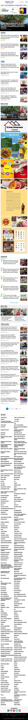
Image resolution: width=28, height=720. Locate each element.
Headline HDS (4, 519)
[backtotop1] (27, 719)
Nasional (16, 615)
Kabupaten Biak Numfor (6, 542)
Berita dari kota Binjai (19, 436)
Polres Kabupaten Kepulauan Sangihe (18, 641)
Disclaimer (24, 714)
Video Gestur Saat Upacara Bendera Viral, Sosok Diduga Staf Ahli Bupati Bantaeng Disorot (10, 37)
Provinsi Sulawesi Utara (20, 647)
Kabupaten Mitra (5, 554)
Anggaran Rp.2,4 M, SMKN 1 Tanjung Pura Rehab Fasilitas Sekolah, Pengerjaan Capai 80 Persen (8, 337)
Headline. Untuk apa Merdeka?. (19, 520)
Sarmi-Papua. (17, 671)
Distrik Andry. (17, 497)
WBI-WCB (3, 702)
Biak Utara (3, 479)
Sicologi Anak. (4, 680)
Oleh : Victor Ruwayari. (6, 618)
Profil (2, 646)
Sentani (2, 675)
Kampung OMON (17, 558)
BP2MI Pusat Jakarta (6, 487)
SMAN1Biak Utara (18, 682)
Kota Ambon (17, 583)
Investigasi (16, 527)
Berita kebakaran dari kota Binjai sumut (7, 459)
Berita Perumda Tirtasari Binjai (7, 471)
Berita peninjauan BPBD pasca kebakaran (19, 468)
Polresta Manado (5, 644)
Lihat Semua (24, 324)
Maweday (3, 605)
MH (14, 609)
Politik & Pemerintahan (9, 5)
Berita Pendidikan (18, 465)
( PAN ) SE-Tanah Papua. (19, 417)
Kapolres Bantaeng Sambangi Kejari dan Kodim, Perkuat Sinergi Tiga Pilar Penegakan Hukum (10, 344)
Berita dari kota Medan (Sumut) (19, 449)
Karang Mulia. (4, 559)
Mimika (2, 611)
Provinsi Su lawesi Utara (7, 647)
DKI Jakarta (3, 499)
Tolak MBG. (3, 698)
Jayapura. (3, 539)
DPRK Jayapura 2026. (18, 499)
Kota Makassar (17, 590)
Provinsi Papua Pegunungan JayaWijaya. (7, 656)
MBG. (2, 609)
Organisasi (16, 618)
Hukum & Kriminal (5, 522)
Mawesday (16, 605)
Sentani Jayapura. (5, 677)
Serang (2, 678)
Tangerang (16, 690)
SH (14, 678)
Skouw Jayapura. (5, 682)
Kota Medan (16, 592)
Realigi (15, 663)
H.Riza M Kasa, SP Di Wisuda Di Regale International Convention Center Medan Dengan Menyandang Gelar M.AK (10, 329)
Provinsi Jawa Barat (19, 651)
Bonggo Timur (17, 485)
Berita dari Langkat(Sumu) (20, 451)
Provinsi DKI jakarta (6, 651)
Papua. (15, 626)
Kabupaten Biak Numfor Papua (19, 543)
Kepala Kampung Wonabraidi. (18, 569)
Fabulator (3, 503)
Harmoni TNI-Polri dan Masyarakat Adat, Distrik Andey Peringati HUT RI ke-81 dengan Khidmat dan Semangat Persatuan (10, 46)
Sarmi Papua (17, 669)
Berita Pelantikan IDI (19, 463)
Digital (15, 495)
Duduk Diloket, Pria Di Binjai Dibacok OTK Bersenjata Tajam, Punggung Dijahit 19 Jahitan (10, 392)
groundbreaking (18, 512)
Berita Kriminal (17, 461)
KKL (1, 581)
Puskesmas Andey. (5, 663)
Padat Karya (3, 620)
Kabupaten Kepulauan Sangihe (6, 550)
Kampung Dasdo (4, 556)
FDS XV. (2, 504)
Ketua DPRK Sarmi (5, 578)
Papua (2, 624)
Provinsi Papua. (17, 655)
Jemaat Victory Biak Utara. (20, 539)
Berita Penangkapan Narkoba (5, 466)
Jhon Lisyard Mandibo (6, 540)
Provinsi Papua (17, 653)
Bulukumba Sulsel (5, 488)
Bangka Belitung (5, 429)
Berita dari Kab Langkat (19, 434)
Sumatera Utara (4, 686)
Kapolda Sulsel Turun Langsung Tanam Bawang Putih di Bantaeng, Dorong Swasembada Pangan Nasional (9, 385)
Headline (16, 517)
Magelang (16, 601)
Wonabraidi (3, 704)
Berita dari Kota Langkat (6, 448)
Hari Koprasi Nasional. (6, 517)
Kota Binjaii (17, 586)
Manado (2, 603)
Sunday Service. (4, 688)
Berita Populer (17, 472)
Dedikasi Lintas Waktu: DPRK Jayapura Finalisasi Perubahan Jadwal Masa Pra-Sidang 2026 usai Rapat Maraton (10, 66)
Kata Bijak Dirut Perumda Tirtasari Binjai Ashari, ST (9, 73)
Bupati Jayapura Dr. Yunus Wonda (20, 489)
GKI (14, 508)
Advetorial (3, 425)
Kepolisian (16, 571)
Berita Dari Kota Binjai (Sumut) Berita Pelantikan (20, 442)
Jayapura (3, 533)
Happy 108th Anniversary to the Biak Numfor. (20, 515)
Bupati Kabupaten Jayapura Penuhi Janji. (7, 492)
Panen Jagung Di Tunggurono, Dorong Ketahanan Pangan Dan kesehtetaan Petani (9, 97)
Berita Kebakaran (18, 456)
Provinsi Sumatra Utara (6, 660)
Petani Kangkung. (5, 639)
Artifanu (3, 426)
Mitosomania (4, 613)
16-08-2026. (16, 421)
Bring (15, 487)
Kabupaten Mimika (18, 552)
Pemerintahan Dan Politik (7, 631)
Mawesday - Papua (5, 607)
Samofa (2, 667)
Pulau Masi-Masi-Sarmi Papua (19, 661)
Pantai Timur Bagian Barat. (20, 622)
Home (2, 5)
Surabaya (16, 688)
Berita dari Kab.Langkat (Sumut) (6, 437)
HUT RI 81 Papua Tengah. (19, 522)
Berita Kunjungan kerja (6, 463)
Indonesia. (16, 525)
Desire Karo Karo (5, 495)
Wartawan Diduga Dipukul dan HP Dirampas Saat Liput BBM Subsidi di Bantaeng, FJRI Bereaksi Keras (10, 263)
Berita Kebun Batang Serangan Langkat (19, 459)
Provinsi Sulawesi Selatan (20, 657)
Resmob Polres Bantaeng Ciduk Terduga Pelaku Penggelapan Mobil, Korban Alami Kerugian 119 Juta (11, 271)
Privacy (14, 716)
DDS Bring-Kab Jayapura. (20, 493)
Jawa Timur (16, 531)
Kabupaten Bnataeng (19, 545)
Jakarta (16, 529)
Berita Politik (17, 470)
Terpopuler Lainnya (14, 302)
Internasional (4, 527)
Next (20, 408)
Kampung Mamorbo (18, 556)
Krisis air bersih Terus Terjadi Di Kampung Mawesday (6, 599)
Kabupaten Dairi (4, 547)
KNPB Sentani (17, 581)
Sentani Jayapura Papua (19, 675)
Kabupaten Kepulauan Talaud (19, 550)
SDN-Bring (16, 673)
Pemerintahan (17, 629)
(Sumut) (3, 419)
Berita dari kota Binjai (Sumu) (19, 439)
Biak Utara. (16, 479)
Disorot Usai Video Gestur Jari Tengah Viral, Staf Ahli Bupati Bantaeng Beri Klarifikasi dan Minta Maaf (10, 55)
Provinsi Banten (18, 646)
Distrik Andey (4, 497)
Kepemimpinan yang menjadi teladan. (5, 572)
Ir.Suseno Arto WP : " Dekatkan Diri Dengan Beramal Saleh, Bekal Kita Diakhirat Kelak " (9, 81)
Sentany (16, 677)
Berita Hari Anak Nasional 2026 (20, 454)
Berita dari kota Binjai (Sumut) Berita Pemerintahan (6, 445)
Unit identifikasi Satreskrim (18, 700)
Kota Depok (3, 590)
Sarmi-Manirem (4, 671)
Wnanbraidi (16, 702)
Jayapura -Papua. (5, 535)
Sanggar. (16, 667)
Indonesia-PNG (4, 525)
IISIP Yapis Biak (4, 29)
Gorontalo (3, 512)
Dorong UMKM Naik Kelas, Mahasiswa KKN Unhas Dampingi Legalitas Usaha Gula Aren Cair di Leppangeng (9, 353)
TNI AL (2, 695)
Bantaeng (3, 433)
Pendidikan (3, 635)
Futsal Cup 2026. (4, 506)
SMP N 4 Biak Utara (5, 684)
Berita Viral (3, 477)
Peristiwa (16, 635)
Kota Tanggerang (5, 596)
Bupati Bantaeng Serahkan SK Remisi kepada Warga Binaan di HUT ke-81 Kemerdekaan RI (10, 376)
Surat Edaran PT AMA (6, 690)
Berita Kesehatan (5, 461)
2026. (15, 423)
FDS (15, 503)
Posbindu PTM (17, 644)
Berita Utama (17, 475)
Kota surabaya (4, 594)
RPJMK (15, 665)
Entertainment (17, 501)
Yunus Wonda (17, 704)
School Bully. (4, 673)
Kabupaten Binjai (5, 545)
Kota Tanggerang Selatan (20, 596)
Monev (15, 613)
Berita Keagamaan (5, 456)
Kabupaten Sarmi (18, 554)
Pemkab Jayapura (18, 631)
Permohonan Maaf (5, 637)
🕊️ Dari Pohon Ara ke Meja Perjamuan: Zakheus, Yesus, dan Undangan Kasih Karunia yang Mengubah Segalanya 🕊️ (11, 297)
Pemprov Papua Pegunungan (20, 633)
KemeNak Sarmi (17, 566)
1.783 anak (16, 419)
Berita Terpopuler (5, 475)
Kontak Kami (11, 714)
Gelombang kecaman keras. (7, 508)
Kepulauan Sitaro (18, 573)
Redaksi (6, 714)
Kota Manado (4, 592)
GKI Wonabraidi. (17, 510)
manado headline (18, 603)
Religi (2, 665)
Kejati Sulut (4, 563)
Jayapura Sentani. (5, 537)
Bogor (15, 483)
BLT (15, 481)
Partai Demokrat (18, 628)
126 (16, 409)
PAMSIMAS (3, 622)
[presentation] (25, 16)
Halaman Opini (4, 514)
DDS (15, 491)
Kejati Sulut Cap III (18, 563)
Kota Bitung (3, 588)
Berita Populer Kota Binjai (7, 473)
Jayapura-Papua (18, 537)
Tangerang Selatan (5, 691)
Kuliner (16, 598)
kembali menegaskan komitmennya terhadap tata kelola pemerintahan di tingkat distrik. (7, 566)
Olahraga (16, 616)
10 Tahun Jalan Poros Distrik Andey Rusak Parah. (7, 422)
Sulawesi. (16, 684)
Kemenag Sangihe (18, 564)
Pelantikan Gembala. (6, 629)
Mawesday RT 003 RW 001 (19, 607)
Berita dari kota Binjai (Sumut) (6, 442)
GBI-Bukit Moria (17, 506)
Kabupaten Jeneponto (19, 547)
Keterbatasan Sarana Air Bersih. (20, 576)
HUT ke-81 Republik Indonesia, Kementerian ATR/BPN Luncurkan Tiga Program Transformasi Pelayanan (9, 400)
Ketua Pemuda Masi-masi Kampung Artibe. (20, 579)
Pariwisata (3, 628)
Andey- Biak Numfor (18, 425)
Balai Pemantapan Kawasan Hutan (20, 427)
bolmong (3, 485)
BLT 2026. (3, 483)
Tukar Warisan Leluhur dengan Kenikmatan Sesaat (7, 700)
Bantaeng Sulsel (18, 433)
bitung (2, 481)
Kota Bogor (16, 588)
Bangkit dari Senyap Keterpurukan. (19, 430)
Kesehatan (3, 575)
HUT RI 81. (3, 524)
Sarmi (2, 669)
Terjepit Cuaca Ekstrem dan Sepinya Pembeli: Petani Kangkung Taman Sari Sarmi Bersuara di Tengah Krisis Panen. (10, 369)
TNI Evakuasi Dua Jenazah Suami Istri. (20, 695)
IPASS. (2, 529)
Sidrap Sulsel (17, 680)
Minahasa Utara (18, 611)
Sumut (15, 686)
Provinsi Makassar (5, 653)
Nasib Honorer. (4, 615)
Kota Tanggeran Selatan (20, 594)
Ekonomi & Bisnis (18, 5)
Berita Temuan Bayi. (18, 473)
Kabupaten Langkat (5, 552)
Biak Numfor (17, 477)
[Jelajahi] (26, 2)
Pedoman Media (18, 714)
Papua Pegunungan (5, 626)
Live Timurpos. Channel (19, 600)
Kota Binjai (3, 586)
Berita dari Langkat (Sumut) (5, 452)
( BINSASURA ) (4, 417)
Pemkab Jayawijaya (5, 633)
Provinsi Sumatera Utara (7, 649)
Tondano (16, 698)
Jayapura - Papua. (18, 533)
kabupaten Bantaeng (19, 540)
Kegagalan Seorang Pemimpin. (18, 560)
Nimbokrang (4, 616)
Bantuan (3, 434)
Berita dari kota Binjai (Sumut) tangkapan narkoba (19, 445)
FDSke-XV (16, 504)
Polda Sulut (17, 639)
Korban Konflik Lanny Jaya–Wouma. (6, 584)
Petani (15, 637)
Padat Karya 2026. (18, 620)
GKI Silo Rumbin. (4, 510)
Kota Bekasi (16, 585)
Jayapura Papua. (18, 535)
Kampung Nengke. (5, 558)
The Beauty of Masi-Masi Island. (20, 692)
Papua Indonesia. (18, 624)
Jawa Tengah (4, 531)
